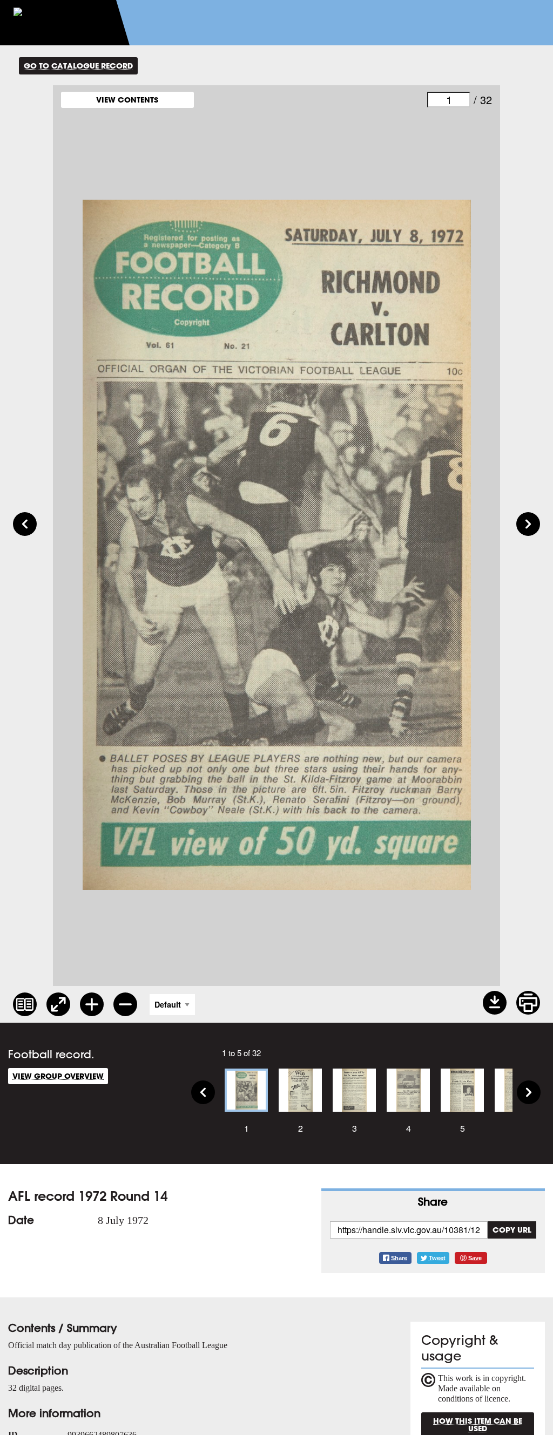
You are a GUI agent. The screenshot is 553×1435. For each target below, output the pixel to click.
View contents (127, 99)
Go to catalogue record (78, 65)
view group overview (58, 1076)
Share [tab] (433, 1201)
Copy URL (512, 1230)
